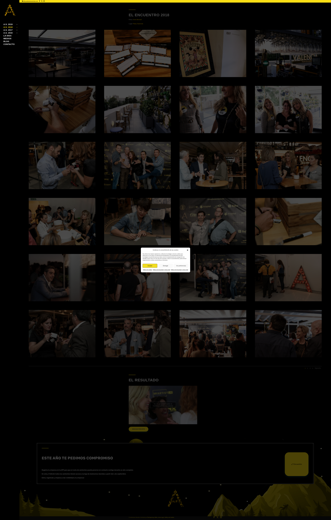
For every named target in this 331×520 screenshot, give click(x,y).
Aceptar (150, 266)
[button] (187, 250)
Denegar (165, 266)
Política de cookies (147, 270)
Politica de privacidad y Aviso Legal (161, 270)
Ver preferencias (181, 266)
